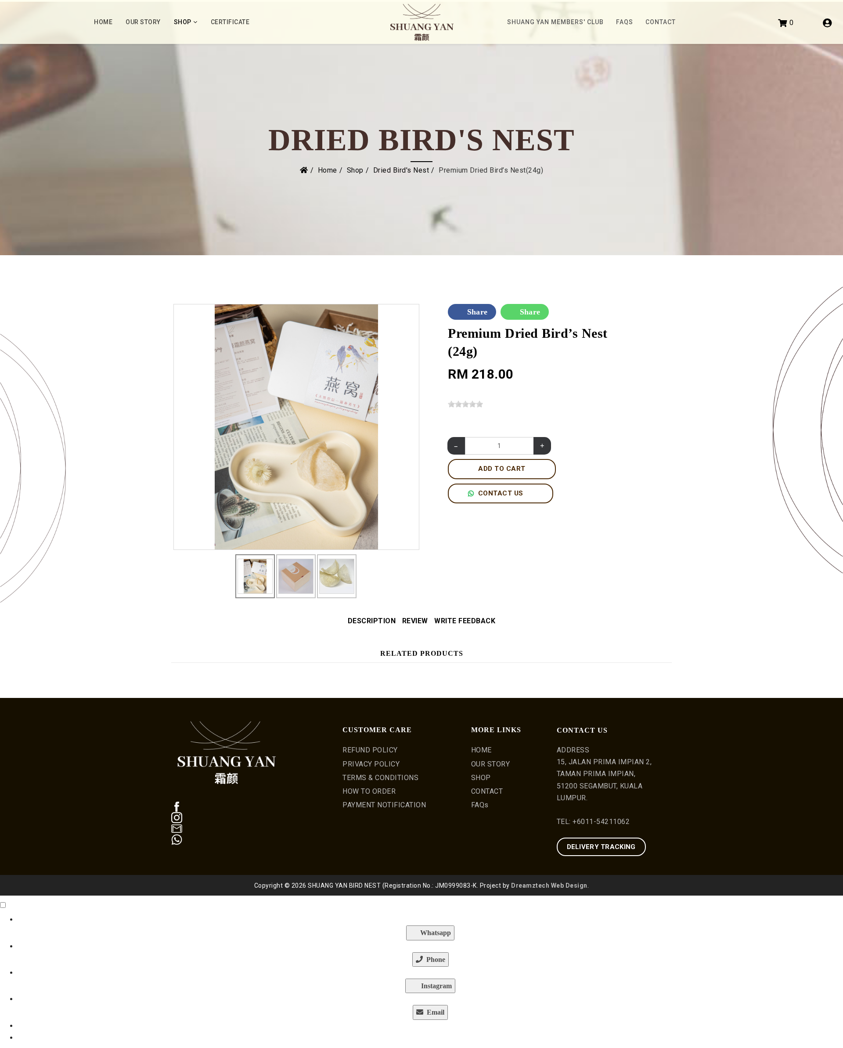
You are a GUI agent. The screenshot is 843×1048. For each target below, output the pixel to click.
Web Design (569, 885)
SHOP (481, 777)
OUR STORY (490, 764)
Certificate (230, 21)
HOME (481, 750)
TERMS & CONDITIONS (380, 777)
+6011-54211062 (601, 821)
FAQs (624, 21)
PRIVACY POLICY (371, 764)
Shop (182, 21)
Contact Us (500, 493)
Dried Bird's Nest (401, 170)
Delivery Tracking (601, 847)
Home (103, 21)
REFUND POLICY (370, 750)
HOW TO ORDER (369, 791)
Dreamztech (530, 885)
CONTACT (487, 791)
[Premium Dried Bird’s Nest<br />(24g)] (296, 426)
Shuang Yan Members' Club (555, 21)
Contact (660, 21)
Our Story (143, 21)
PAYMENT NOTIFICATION (384, 805)
